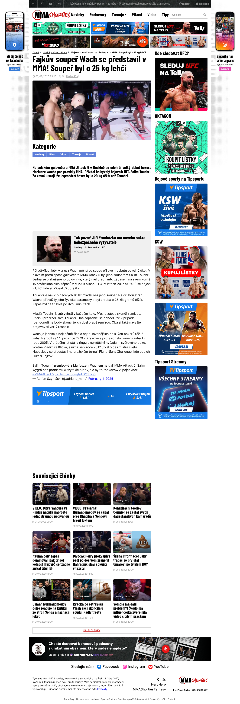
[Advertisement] (92, 204)
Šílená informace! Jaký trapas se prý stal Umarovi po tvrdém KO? (130, 561)
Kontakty (102, 689)
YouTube (161, 667)
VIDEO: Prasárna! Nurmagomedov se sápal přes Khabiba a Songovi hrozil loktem (91, 515)
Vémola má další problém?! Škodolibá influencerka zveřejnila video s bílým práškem (130, 611)
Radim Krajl (72, 76)
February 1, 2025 (100, 379)
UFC (103, 248)
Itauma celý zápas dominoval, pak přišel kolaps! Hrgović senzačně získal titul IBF (51, 563)
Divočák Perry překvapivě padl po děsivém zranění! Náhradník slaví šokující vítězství (91, 563)
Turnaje (118, 15)
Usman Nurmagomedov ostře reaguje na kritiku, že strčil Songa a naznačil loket (51, 611)
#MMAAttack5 (43, 374)
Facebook (111, 667)
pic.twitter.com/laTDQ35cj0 (75, 374)
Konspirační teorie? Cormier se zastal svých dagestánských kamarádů (132, 513)
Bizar (52, 154)
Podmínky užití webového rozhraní (81, 699)
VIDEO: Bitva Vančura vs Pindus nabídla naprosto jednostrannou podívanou (51, 513)
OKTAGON (129, 597)
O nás (161, 679)
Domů (36, 53)
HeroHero (158, 684)
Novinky (77, 15)
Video (151, 15)
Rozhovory (98, 15)
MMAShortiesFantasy (149, 689)
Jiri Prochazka (91, 248)
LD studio (171, 699)
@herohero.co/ (93, 655)
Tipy (165, 15)
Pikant (137, 15)
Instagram (136, 667)
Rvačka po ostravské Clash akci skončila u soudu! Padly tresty (88, 609)
